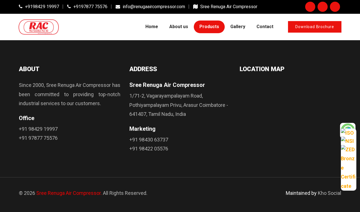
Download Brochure (314, 26)
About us (178, 26)
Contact (264, 26)
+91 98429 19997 (38, 129)
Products (209, 26)
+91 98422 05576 (148, 149)
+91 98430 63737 (148, 140)
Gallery (237, 26)
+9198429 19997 (41, 6)
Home (151, 26)
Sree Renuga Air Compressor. (69, 193)
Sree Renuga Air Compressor (228, 6)
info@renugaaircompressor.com (153, 6)
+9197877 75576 (89, 6)
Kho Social (329, 193)
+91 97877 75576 (38, 138)
